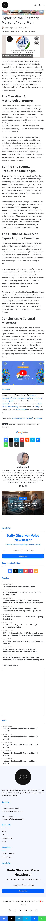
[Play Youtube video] (23, 373)
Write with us (6, 857)
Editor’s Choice (27, 398)
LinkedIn (38, 418)
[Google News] (23, 432)
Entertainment (21, 409)
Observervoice (31, 424)
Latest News (21, 424)
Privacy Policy (7, 838)
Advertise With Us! (8, 854)
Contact (4, 835)
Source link (6, 389)
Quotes (11, 401)
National (32, 395)
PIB (38, 424)
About (4, 831)
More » (35, 482)
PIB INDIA (5, 427)
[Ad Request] (23, 15)
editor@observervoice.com (15, 819)
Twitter (13, 418)
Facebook (29, 418)
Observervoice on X (10, 665)
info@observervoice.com (14, 811)
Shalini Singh (9, 28)
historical (5, 404)
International (7, 398)
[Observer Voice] (5, 5)
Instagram (21, 418)
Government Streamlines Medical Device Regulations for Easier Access (23, 505)
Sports (19, 398)
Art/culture (38, 398)
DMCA (4, 841)
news (14, 398)
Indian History (13, 406)
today (37, 406)
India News (12, 424)
